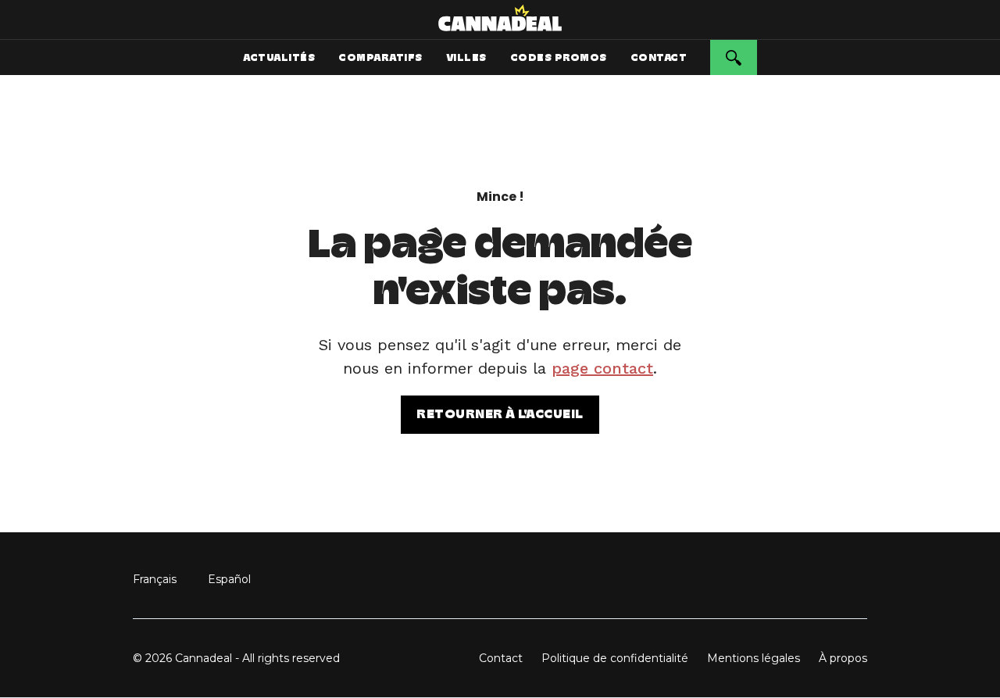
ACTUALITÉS (279, 57)
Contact (501, 658)
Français (155, 579)
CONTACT (659, 57)
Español (229, 579)
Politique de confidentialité (614, 658)
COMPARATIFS (380, 57)
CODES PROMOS (558, 57)
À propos (843, 658)
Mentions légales (753, 658)
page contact (602, 368)
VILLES (466, 57)
